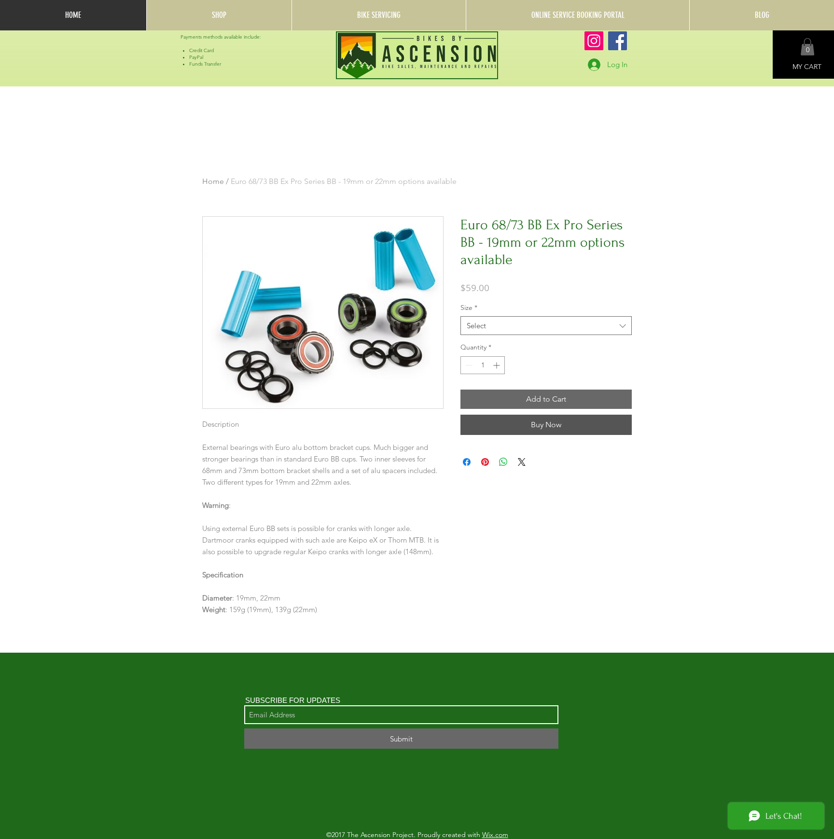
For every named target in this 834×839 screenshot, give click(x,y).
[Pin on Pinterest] (485, 462)
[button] (807, 47)
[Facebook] (617, 40)
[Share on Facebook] (467, 462)
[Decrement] (468, 365)
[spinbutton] (482, 365)
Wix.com (495, 834)
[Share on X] (522, 462)
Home (213, 181)
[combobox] (546, 325)
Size (468, 307)
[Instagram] (593, 40)
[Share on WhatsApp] (503, 462)
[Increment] (497, 365)
